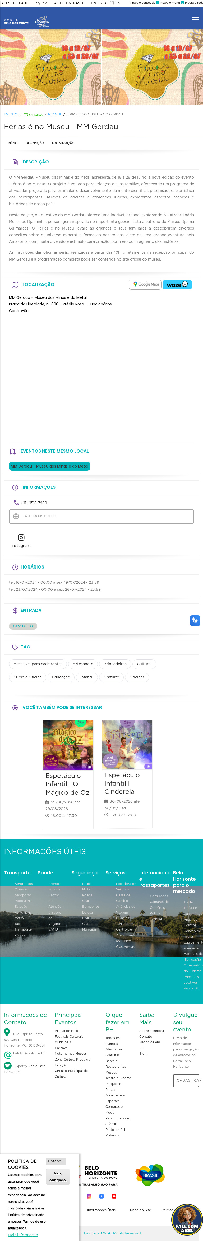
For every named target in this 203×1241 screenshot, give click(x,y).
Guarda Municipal (89, 926)
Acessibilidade (14, 3)
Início (13, 143)
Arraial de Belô (66, 1030)
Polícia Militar (87, 886)
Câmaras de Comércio (159, 904)
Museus (111, 1072)
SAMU (53, 929)
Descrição (35, 143)
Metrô (19, 918)
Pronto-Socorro (54, 886)
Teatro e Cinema (118, 1078)
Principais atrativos (191, 979)
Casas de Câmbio (123, 898)
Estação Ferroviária (23, 909)
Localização (63, 143)
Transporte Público (23, 932)
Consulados (159, 896)
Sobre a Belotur (151, 1030)
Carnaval (61, 1048)
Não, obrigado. (58, 1176)
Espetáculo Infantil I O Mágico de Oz (67, 784)
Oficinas (137, 677)
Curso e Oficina (27, 677)
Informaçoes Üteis (101, 1210)
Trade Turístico (190, 905)
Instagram (21, 545)
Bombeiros (90, 906)
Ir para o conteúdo (144, 2)
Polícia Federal (156, 916)
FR (99, 3)
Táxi (18, 924)
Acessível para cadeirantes (37, 664)
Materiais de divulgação (193, 956)
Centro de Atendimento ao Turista (126, 935)
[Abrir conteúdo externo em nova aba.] (145, 285)
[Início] (26, 16)
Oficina (36, 114)
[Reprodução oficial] (51, 67)
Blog (143, 1053)
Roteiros (112, 1135)
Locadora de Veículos (126, 886)
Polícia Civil (87, 898)
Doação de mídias (192, 934)
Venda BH (191, 988)
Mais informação (23, 1235)
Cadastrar (188, 1080)
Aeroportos (24, 883)
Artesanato (83, 664)
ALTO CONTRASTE (69, 3)
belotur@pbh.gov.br (28, 1053)
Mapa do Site (140, 1210)
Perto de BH (115, 1129)
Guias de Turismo (123, 921)
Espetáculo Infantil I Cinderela (122, 783)
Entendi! (55, 1161)
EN (93, 3)
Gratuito (111, 677)
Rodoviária (23, 900)
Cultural (144, 664)
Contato (145, 1036)
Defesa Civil (87, 915)
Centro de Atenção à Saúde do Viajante (55, 910)
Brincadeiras (115, 664)
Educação (61, 677)
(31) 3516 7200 (34, 503)
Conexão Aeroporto (23, 892)
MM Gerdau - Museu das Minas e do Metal (49, 466)
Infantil (54, 114)
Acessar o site (40, 516)
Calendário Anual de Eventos (192, 919)
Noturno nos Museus (71, 1053)
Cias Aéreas (125, 946)
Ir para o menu (171, 2)
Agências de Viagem (125, 909)
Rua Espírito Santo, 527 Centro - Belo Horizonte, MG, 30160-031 (24, 1039)
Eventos (12, 114)
